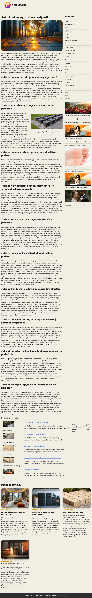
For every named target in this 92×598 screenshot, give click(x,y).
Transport (68, 79)
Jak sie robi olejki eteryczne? (74, 139)
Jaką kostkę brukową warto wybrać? (37, 422)
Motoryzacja (69, 47)
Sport (67, 73)
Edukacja (68, 31)
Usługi (67, 92)
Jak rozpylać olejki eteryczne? (74, 171)
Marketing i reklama (71, 41)
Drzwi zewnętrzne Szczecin (12, 564)
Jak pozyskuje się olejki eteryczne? (76, 187)
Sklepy (67, 69)
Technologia (69, 76)
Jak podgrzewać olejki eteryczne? (75, 145)
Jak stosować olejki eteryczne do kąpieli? (78, 122)
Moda (67, 44)
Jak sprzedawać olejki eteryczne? (75, 119)
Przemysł (68, 63)
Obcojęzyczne (69, 53)
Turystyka (68, 82)
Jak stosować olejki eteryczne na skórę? (77, 116)
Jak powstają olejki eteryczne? (74, 168)
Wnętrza (68, 95)
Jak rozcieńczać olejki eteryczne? (75, 142)
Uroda (67, 89)
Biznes (67, 21)
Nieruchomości (70, 50)
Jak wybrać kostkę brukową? (34, 446)
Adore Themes (61, 596)
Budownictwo (69, 24)
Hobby (67, 34)
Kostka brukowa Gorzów (73, 512)
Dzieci (67, 28)
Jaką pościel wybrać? (32, 470)
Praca (67, 57)
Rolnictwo (68, 66)
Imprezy (67, 37)
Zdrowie (67, 98)
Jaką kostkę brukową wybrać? (35, 434)
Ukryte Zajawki (69, 86)
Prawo (67, 60)
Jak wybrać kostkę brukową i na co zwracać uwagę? (42, 458)
